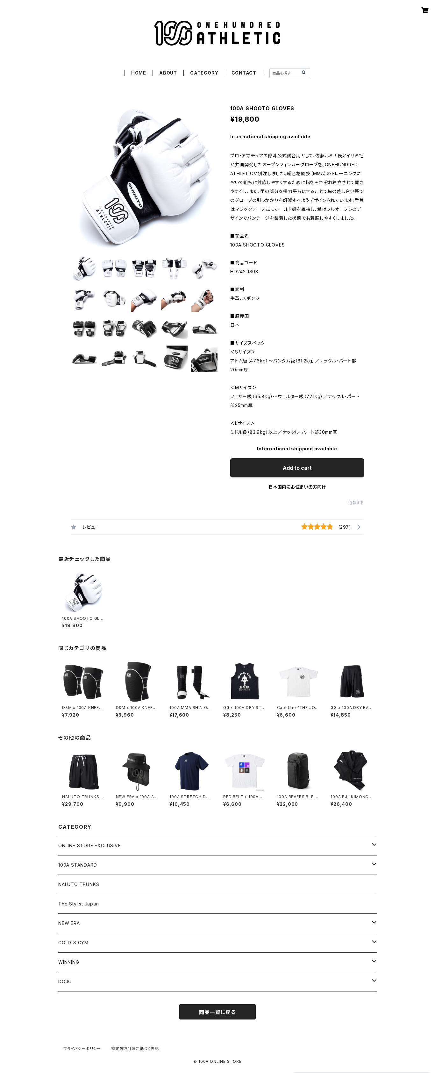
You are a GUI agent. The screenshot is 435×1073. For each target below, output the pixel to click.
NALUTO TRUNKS (78, 884)
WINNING (68, 962)
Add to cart (297, 468)
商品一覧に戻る (217, 1012)
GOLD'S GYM (73, 942)
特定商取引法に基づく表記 (135, 1048)
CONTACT (244, 72)
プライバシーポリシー (82, 1048)
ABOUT (168, 72)
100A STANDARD (77, 865)
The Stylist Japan (78, 903)
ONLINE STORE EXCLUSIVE (89, 845)
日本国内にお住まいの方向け (297, 487)
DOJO (65, 981)
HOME (138, 72)
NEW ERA (69, 923)
